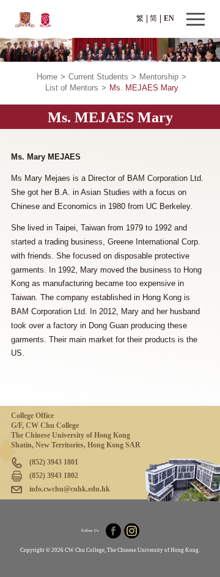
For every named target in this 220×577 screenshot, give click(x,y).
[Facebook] (113, 530)
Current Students (98, 77)
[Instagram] (131, 530)
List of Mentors (71, 88)
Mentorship (158, 77)
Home (47, 77)
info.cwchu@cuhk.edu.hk (69, 489)
